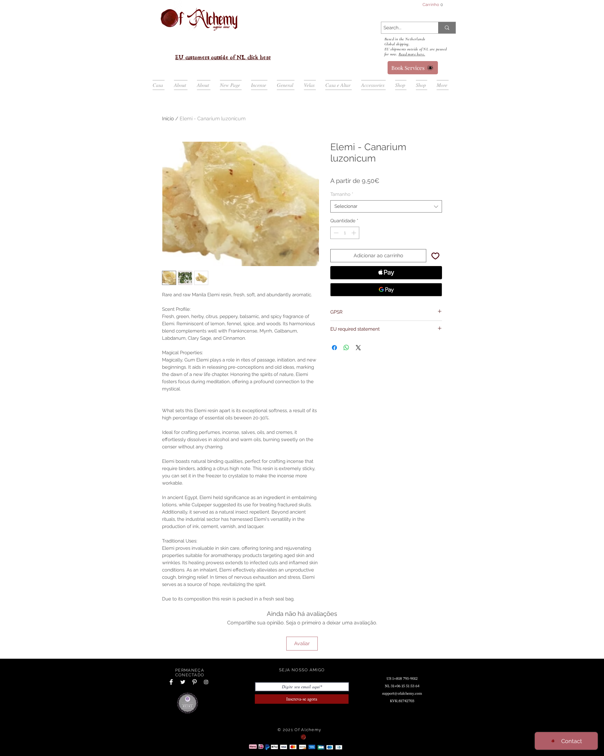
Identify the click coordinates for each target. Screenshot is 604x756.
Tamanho (341, 194)
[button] (435, 5)
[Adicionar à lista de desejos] (435, 255)
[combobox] (386, 206)
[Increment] (354, 233)
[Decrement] (335, 233)
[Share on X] (358, 347)
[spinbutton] (345, 233)
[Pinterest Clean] (194, 682)
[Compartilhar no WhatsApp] (346, 347)
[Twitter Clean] (183, 682)
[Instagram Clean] (206, 682)
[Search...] (447, 27)
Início (168, 119)
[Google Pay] (386, 289)
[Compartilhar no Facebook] (334, 347)
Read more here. (412, 54)
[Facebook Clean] (171, 682)
